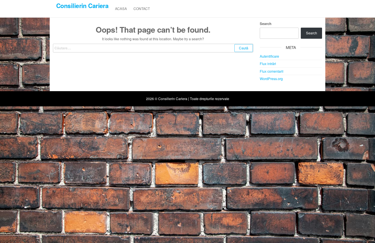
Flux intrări (268, 63)
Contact (141, 8)
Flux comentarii (271, 71)
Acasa (121, 8)
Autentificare (269, 56)
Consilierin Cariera (82, 5)
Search (265, 23)
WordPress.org (271, 78)
